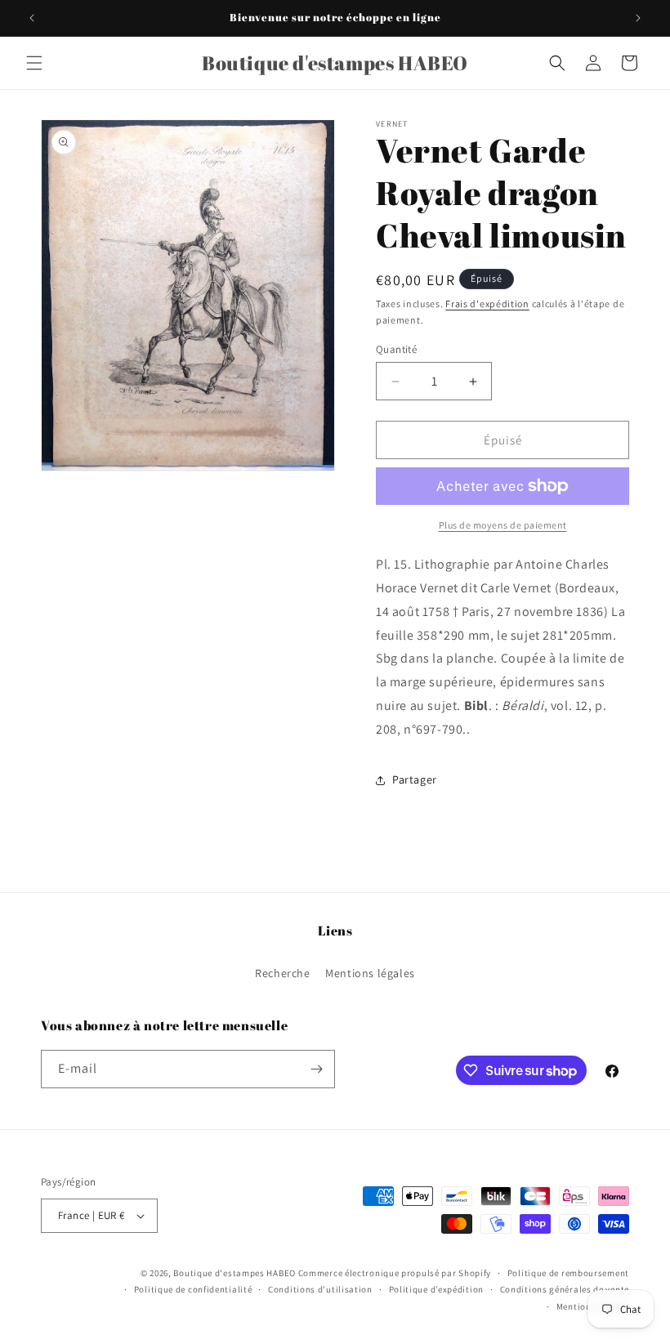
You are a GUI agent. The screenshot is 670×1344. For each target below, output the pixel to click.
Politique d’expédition (436, 1289)
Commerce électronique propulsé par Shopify (394, 1273)
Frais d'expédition (487, 303)
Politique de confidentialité (193, 1289)
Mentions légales (370, 973)
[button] (34, 63)
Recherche (282, 973)
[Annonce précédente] (32, 18)
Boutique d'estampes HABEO (234, 1273)
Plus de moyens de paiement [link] (503, 525)
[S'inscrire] (316, 1069)
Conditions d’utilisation (320, 1289)
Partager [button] (414, 779)
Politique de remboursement (568, 1273)
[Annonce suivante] (638, 18)
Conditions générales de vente (564, 1289)
